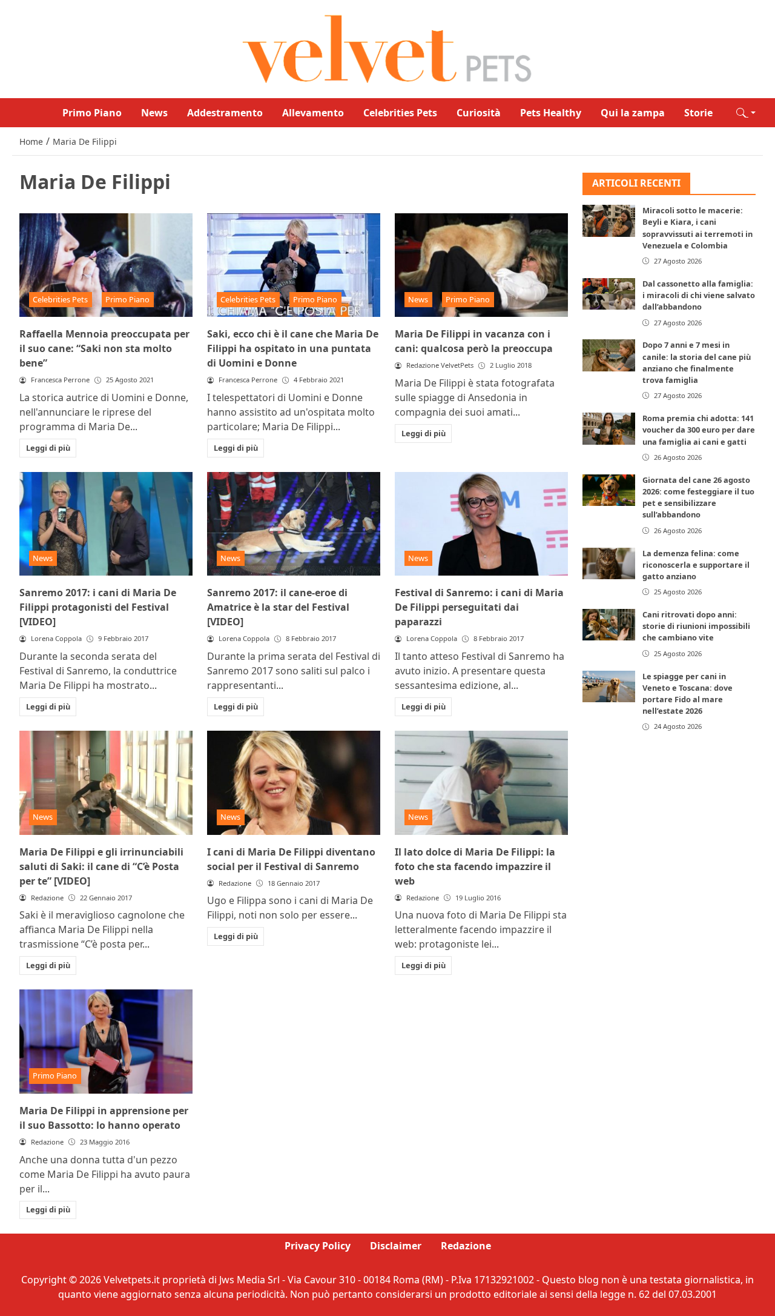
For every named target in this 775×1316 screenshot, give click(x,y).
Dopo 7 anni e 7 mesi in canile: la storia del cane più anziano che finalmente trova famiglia (696, 363)
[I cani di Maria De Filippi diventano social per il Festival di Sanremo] (293, 783)
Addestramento (225, 112)
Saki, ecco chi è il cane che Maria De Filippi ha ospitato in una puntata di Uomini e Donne (292, 348)
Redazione (466, 1245)
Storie (698, 112)
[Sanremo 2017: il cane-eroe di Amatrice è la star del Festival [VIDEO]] (293, 524)
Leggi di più (48, 447)
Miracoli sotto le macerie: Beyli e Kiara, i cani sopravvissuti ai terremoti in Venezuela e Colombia (697, 228)
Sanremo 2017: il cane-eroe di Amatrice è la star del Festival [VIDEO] (278, 607)
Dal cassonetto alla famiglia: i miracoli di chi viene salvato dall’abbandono (698, 295)
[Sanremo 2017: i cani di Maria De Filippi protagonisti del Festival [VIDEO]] (106, 524)
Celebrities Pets (400, 112)
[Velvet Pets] (387, 48)
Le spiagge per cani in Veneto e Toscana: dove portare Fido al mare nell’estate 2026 (687, 694)
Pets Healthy (550, 112)
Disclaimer (395, 1245)
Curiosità (479, 112)
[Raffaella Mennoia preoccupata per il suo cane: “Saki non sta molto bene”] (106, 265)
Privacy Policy (318, 1245)
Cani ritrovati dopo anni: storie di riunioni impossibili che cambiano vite (696, 626)
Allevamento (313, 112)
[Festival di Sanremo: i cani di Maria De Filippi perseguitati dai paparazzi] (481, 524)
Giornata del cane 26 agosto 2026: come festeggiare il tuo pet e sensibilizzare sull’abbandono (698, 497)
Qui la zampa (633, 112)
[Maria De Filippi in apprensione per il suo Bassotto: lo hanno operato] (106, 1041)
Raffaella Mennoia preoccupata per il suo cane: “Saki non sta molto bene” (104, 348)
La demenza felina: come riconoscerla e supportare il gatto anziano (696, 565)
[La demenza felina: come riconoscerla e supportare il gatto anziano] (608, 563)
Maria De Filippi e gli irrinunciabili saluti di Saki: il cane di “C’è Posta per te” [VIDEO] (101, 866)
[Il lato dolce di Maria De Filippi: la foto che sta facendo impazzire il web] (481, 783)
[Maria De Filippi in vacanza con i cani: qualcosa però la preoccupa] (481, 265)
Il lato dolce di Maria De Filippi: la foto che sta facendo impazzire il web (475, 866)
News (154, 112)
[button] (746, 112)
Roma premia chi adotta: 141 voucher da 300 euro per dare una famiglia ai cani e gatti (698, 430)
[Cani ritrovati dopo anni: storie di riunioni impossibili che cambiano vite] (608, 624)
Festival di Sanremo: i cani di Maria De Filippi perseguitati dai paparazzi (479, 607)
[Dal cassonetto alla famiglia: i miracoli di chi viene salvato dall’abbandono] (608, 294)
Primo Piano (92, 112)
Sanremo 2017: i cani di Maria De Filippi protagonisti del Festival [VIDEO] (97, 607)
